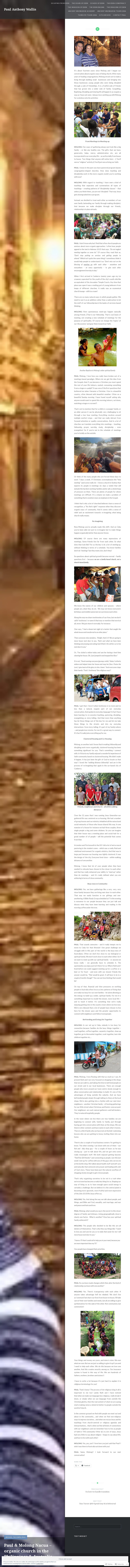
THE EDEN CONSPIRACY (116, 3)
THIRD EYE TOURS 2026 (87, 15)
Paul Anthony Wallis (20, 9)
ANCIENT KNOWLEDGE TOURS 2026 (111, 11)
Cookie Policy (39, 1563)
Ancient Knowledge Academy (81, 11)
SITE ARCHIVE (105, 15)
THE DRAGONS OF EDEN (116, 7)
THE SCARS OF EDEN (80, 3)
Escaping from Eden (60, 3)
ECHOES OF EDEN (97, 3)
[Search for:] (97, 1526)
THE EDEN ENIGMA (96, 7)
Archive (9, 1537)
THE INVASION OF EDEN (77, 7)
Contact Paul (119, 15)
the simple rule (19, 1537)
